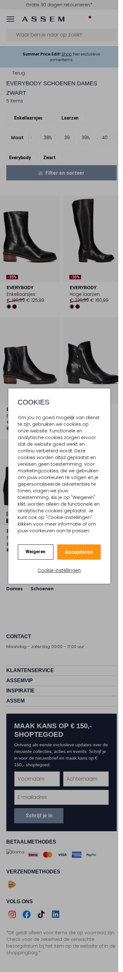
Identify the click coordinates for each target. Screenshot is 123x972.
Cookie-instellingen (59, 570)
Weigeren (35, 551)
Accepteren (79, 552)
